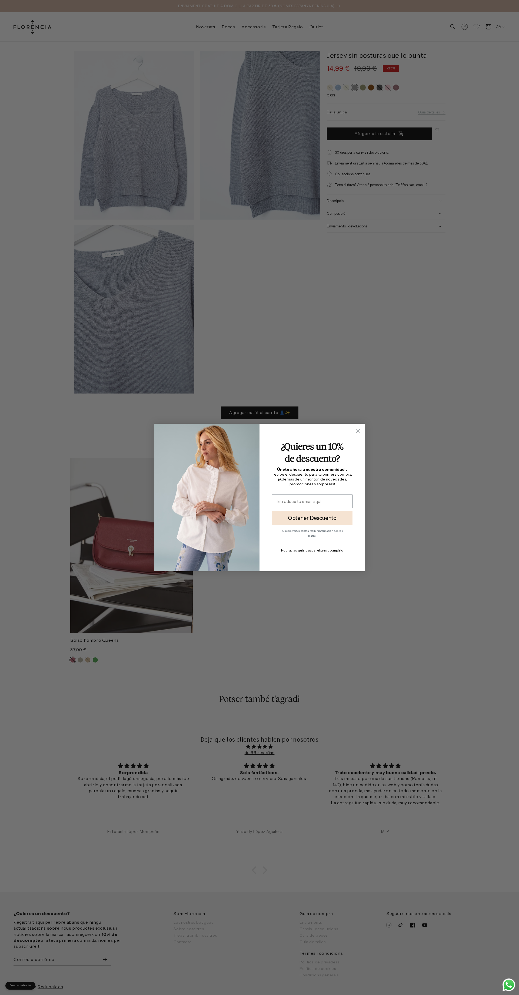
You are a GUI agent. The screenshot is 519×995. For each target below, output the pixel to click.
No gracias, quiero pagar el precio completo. (312, 550)
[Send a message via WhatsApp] (508, 984)
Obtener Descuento (312, 518)
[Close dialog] (358, 430)
